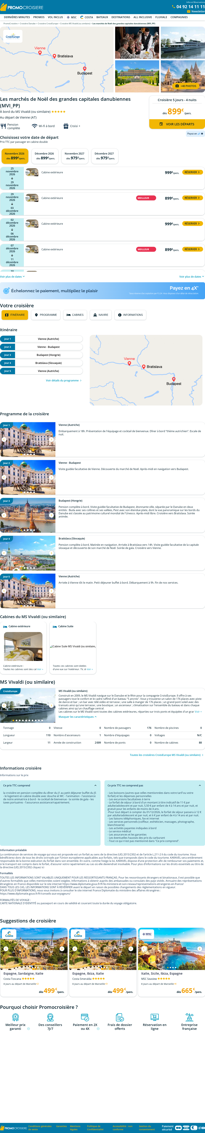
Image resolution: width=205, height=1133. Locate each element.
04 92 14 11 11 (190, 6)
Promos (39, 17)
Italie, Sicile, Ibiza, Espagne (162, 973)
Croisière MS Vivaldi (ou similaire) (75, 23)
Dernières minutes (17, 17)
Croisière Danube (28, 23)
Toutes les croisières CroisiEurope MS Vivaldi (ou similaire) (165, 755)
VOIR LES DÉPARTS (180, 124)
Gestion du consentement (147, 1128)
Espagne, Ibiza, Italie (88, 973)
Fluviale (161, 17)
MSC (74, 17)
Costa (89, 17)
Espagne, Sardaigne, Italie (23, 973)
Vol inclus (55, 17)
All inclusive (143, 17)
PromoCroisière (11, 23)
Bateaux (102, 17)
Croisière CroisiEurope (48, 23)
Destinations (120, 17)
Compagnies (179, 17)
